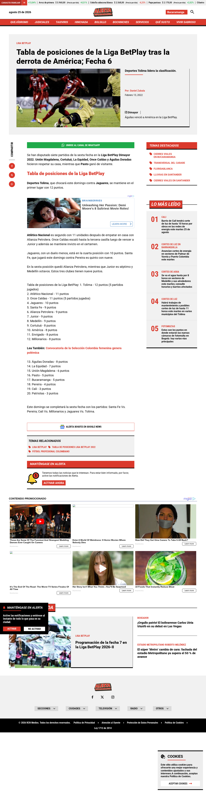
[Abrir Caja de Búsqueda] (192, 12)
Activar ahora (54, 483)
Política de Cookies (180, 776)
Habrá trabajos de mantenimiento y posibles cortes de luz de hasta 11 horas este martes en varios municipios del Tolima (177, 308)
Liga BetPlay (39, 447)
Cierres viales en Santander (172, 180)
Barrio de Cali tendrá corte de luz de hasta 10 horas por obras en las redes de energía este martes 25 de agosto (177, 226)
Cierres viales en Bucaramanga (165, 155)
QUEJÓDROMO (19, 22)
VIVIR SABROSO (186, 22)
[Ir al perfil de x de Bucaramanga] (102, 697)
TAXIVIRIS (62, 22)
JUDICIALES (42, 22)
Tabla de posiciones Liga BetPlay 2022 (73, 447)
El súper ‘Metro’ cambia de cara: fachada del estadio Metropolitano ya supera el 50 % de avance (167, 653)
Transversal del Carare (169, 162)
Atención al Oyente (111, 723)
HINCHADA (81, 22)
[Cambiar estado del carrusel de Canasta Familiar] (24, 2)
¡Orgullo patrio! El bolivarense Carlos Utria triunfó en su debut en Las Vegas (165, 624)
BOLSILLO (100, 22)
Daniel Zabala (137, 90)
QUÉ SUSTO (162, 22)
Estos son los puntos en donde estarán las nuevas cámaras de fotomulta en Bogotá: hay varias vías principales (175, 336)
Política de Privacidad (84, 723)
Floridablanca (163, 168)
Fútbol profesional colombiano (51, 451)
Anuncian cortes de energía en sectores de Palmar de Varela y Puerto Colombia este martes (176, 255)
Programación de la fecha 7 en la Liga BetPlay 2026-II (101, 644)
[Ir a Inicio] (103, 12)
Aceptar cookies (178, 783)
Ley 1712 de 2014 (103, 728)
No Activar (34, 629)
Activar (11, 628)
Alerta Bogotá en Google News (83, 426)
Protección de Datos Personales (142, 723)
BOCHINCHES (121, 22)
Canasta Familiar (11, 3)
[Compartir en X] (12, 175)
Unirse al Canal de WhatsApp (83, 145)
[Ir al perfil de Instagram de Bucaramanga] (112, 697)
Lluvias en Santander (168, 174)
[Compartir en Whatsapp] (12, 184)
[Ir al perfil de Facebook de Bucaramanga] (92, 697)
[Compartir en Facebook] (12, 166)
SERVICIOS (142, 22)
